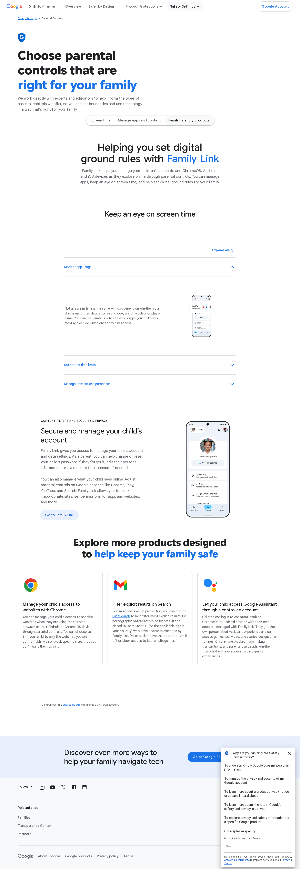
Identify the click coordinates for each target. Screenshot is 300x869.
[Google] (25, 856)
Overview (73, 6)
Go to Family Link (59, 515)
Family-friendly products (189, 120)
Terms (128, 856)
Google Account (275, 6)
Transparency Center (34, 826)
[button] (150, 267)
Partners (24, 834)
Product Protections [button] (142, 6)
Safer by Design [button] (101, 6)
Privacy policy (108, 856)
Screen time (101, 120)
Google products (78, 856)
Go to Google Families (211, 757)
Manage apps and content (139, 120)
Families (24, 818)
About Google (49, 856)
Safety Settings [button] (182, 6)
